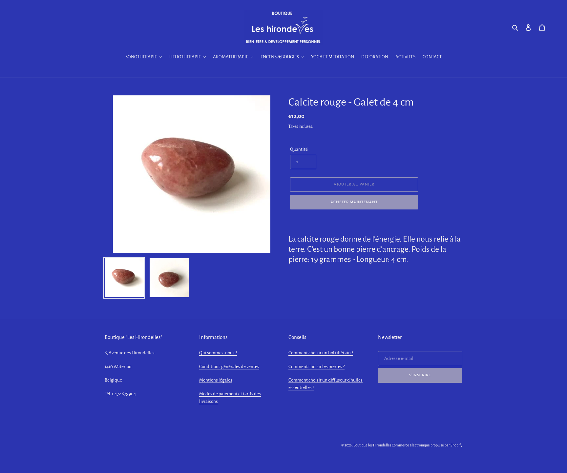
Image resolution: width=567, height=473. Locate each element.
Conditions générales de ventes (229, 366)
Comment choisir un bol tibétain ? (320, 352)
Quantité (299, 149)
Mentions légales (215, 380)
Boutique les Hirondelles (372, 445)
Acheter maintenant (354, 202)
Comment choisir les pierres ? (316, 366)
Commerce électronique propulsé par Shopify (427, 445)
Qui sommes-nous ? (218, 352)
